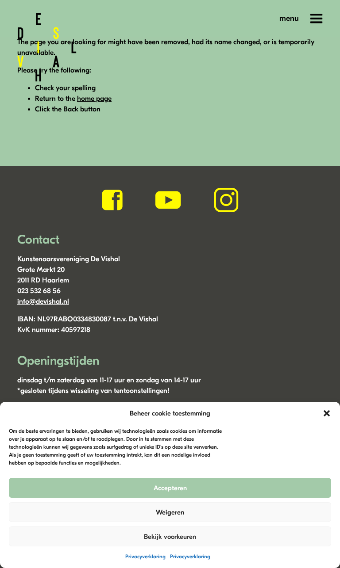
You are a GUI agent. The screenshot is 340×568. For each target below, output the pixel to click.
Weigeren (170, 512)
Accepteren (170, 488)
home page (94, 99)
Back (70, 109)
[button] (326, 413)
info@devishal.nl (43, 301)
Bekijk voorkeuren (170, 537)
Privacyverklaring (145, 556)
